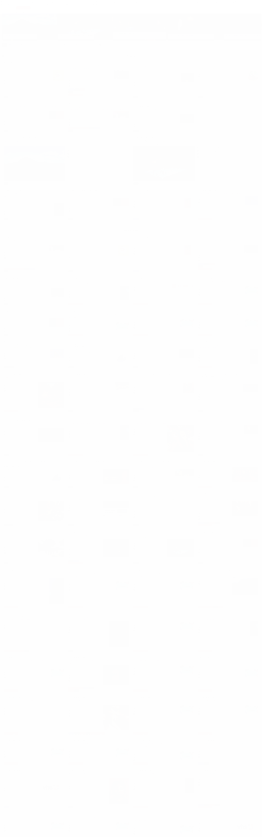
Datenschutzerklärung (40, 4)
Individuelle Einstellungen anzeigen (13, 12)
